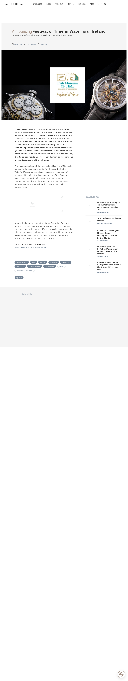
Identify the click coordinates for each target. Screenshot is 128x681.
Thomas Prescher (34, 266)
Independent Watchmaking (24, 270)
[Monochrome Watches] (15, 4)
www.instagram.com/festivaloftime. (30, 247)
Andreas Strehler (22, 262)
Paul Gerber (20, 266)
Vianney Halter (49, 266)
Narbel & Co (65, 262)
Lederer (42, 262)
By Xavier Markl (31, 44)
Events (61, 266)
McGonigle (53, 262)
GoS (33, 262)
